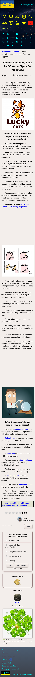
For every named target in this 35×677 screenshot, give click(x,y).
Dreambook (6, 51)
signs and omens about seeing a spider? (15, 205)
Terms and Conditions (10, 666)
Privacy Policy (7, 663)
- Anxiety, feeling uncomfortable (12, 546)
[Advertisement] (17, 227)
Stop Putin (5, 673)
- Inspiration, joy (13, 540)
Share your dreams (8, 656)
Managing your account (10, 669)
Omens (16, 51)
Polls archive (21, 565)
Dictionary (6, 653)
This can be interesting (10, 650)
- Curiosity (11, 561)
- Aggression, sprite (14, 556)
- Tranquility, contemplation (17, 552)
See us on (5, 659)
